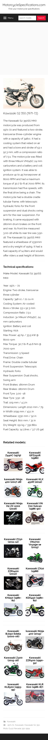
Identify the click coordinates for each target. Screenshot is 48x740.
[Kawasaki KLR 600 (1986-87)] (34, 689)
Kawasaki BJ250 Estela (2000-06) (13, 634)
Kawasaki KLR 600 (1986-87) (34, 685)
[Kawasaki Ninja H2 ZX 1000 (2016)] (13, 511)
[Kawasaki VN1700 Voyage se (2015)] (34, 549)
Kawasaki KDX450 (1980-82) (35, 598)
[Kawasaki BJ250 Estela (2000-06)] (13, 639)
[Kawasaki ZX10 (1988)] (34, 573)
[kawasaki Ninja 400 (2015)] (34, 636)
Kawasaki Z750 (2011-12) (13, 540)
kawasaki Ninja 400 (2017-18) (13, 480)
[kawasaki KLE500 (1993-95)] (13, 692)
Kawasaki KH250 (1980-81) (13, 598)
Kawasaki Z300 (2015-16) (13, 659)
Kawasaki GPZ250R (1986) (35, 455)
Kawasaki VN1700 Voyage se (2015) (35, 543)
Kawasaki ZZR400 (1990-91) (35, 660)
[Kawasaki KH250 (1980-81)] (13, 603)
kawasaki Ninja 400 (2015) (35, 632)
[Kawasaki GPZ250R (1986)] (34, 460)
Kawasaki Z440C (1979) (13, 454)
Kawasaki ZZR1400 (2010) (13, 571)
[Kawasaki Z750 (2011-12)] (13, 544)
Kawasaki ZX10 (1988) (35, 570)
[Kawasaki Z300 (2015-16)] (13, 662)
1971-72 (10, 725)
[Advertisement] (24, 48)
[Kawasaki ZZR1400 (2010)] (13, 576)
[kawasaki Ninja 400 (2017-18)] (13, 484)
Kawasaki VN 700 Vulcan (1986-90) (35, 506)
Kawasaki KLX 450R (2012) (34, 480)
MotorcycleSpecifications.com (24, 5)
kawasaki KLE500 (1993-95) (13, 687)
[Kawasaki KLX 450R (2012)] (34, 484)
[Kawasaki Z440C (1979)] (13, 457)
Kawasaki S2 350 (32, 725)
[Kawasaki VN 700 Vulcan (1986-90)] (34, 511)
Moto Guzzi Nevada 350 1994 (16, 728)
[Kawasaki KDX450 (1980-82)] (34, 603)
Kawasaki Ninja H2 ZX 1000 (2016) (13, 506)
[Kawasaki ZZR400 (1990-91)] (34, 665)
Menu (10, 17)
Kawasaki (11, 721)
